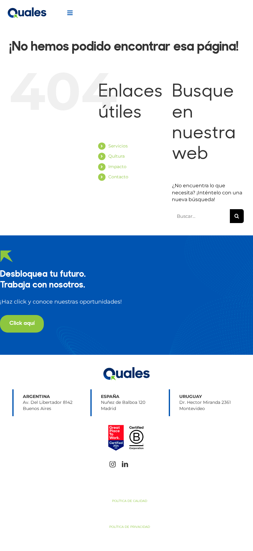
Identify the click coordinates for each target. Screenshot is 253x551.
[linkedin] (125, 464)
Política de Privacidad (129, 527)
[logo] (27, 10)
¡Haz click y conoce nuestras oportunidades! (61, 301)
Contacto (118, 177)
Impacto (117, 166)
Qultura (116, 156)
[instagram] (113, 464)
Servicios (118, 146)
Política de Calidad (129, 501)
